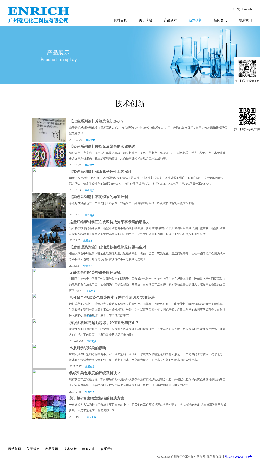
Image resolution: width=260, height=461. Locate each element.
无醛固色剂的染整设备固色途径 (95, 272)
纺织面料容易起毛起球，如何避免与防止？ (104, 323)
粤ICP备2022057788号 (238, 456)
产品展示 (170, 20)
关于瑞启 (145, 20)
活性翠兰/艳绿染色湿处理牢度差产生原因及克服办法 (112, 297)
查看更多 (90, 140)
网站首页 (120, 20)
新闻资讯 (220, 20)
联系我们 (245, 20)
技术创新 (195, 20)
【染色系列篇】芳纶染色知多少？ (96, 121)
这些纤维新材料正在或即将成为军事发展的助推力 (109, 222)
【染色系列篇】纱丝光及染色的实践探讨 (102, 146)
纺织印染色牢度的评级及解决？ (95, 373)
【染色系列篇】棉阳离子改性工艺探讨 (100, 172)
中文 (236, 9)
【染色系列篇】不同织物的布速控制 (98, 197)
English (247, 9)
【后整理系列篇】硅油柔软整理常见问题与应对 (107, 247)
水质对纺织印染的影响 (87, 348)
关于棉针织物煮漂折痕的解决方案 (96, 398)
